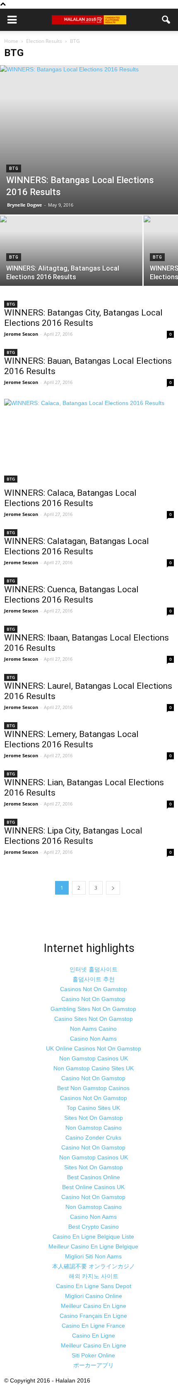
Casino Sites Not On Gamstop (93, 1018)
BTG (13, 168)
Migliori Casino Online (93, 1296)
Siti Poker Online (93, 1355)
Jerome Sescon (21, 334)
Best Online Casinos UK (93, 1187)
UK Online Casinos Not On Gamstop (93, 1048)
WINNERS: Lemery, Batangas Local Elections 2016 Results (71, 739)
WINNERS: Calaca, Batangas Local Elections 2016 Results (70, 498)
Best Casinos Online (93, 1177)
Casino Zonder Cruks (93, 1137)
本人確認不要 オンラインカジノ (93, 1266)
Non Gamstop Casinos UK (93, 1058)
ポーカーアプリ (93, 1365)
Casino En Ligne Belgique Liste (93, 1236)
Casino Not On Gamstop (93, 999)
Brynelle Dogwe (24, 205)
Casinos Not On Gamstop (93, 989)
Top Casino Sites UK (93, 1108)
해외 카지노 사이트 (93, 1276)
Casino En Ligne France (93, 1325)
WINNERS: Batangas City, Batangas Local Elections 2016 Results (83, 318)
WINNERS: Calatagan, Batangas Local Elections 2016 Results (76, 546)
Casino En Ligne (93, 1335)
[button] (166, 20)
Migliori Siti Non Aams (93, 1256)
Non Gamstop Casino (93, 1127)
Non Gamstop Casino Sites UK (93, 1068)
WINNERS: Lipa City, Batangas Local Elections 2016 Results (73, 836)
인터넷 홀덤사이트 (94, 969)
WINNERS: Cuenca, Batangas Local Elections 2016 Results (71, 594)
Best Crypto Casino (93, 1226)
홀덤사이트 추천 (93, 979)
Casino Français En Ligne (93, 1315)
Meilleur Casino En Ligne (93, 1306)
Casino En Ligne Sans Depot (93, 1286)
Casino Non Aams (93, 1038)
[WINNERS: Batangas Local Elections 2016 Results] (89, 139)
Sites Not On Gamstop (93, 1117)
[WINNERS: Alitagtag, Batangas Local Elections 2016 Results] (71, 269)
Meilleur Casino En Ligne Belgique (93, 1246)
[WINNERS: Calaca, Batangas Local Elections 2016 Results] (89, 440)
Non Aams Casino (93, 1028)
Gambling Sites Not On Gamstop (93, 1009)
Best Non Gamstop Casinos (93, 1088)
